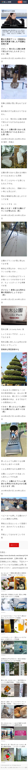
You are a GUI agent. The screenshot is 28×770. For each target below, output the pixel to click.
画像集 (25, 2)
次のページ (14, 545)
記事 (20, 2)
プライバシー (21, 767)
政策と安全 (12, 767)
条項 (17, 767)
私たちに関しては (5, 767)
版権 (26, 767)
